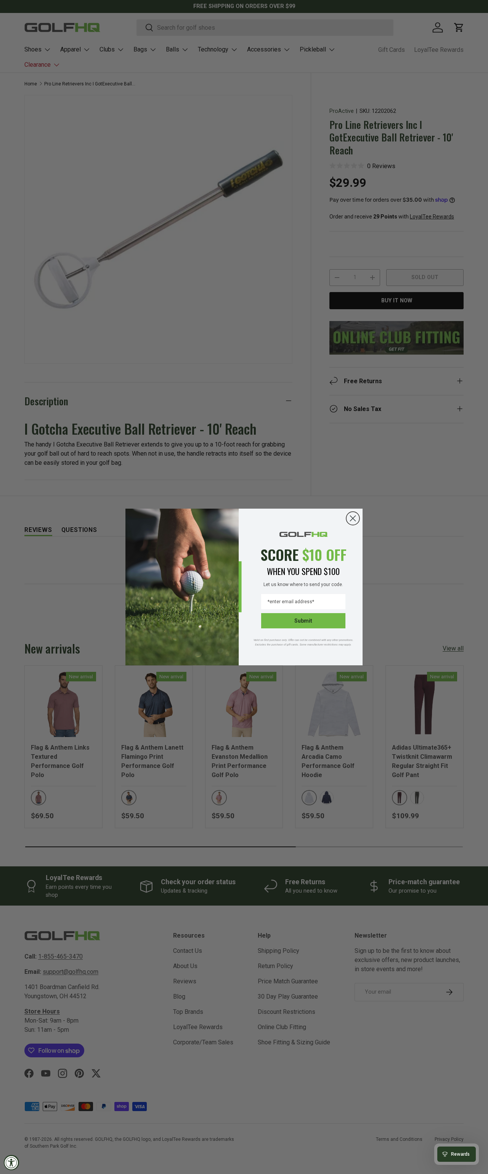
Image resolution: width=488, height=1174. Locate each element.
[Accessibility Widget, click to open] (11, 1162)
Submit (303, 621)
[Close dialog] (353, 518)
